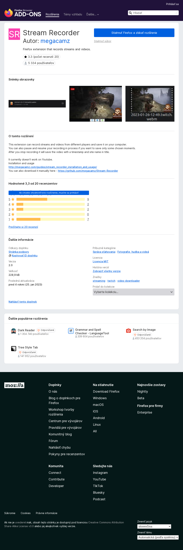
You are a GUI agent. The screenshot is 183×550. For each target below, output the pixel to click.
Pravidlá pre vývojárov (65, 427)
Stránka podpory (19, 251)
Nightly (142, 391)
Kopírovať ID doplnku (25, 255)
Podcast (99, 499)
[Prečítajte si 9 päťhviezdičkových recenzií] (50, 199)
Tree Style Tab (28, 347)
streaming (99, 280)
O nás (53, 391)
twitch (111, 280)
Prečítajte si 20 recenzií (23, 226)
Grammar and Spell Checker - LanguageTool (92, 331)
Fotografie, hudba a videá (133, 251)
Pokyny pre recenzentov (67, 454)
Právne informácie (46, 513)
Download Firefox (106, 391)
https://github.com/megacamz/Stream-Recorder (88, 170)
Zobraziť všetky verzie (107, 271)
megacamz (55, 40)
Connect (55, 473)
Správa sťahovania (104, 251)
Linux (97, 424)
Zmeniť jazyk (144, 521)
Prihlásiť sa (172, 4)
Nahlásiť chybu (60, 447)
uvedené (20, 522)
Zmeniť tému (144, 532)
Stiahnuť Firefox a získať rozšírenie (134, 33)
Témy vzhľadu (72, 14)
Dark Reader (26, 330)
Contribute (57, 479)
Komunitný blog (60, 434)
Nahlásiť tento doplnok (23, 301)
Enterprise (144, 412)
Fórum (53, 441)
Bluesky (99, 492)
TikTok (98, 486)
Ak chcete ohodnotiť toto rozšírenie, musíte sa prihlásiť (48, 192)
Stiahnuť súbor (102, 41)
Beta (140, 398)
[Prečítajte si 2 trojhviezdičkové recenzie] (50, 209)
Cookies (26, 513)
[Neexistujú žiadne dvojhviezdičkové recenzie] (50, 214)
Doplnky (55, 385)
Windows (100, 398)
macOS (98, 405)
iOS (95, 411)
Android (99, 418)
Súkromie (9, 513)
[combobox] (153, 12)
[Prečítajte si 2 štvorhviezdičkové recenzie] (50, 204)
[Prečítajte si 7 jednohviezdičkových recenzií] (50, 219)
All (95, 431)
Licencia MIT (100, 261)
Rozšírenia (52, 14)
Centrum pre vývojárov (65, 421)
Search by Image (144, 329)
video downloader (128, 280)
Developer (56, 486)
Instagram (100, 473)
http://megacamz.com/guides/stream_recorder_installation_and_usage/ (53, 166)
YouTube (99, 479)
